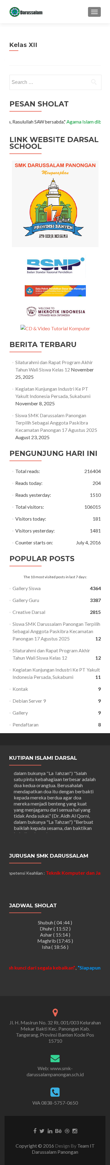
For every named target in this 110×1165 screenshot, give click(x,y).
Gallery (20, 712)
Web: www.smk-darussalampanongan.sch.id (55, 1071)
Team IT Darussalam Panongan (63, 1149)
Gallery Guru (26, 600)
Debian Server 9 (29, 701)
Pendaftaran (25, 724)
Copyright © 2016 (35, 1146)
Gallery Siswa (27, 588)
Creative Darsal (29, 612)
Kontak (20, 689)
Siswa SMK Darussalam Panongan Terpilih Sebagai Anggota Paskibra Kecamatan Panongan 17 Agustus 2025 (56, 422)
